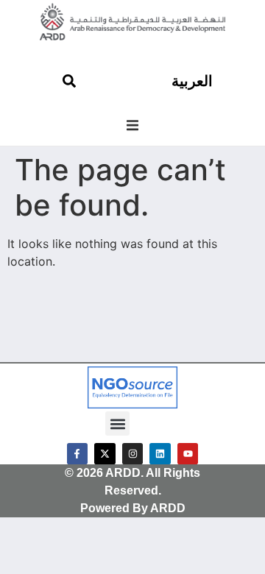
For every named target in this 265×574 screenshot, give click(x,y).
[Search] (69, 81)
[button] (132, 125)
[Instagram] (133, 453)
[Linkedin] (160, 453)
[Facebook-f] (77, 453)
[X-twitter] (105, 453)
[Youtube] (188, 453)
